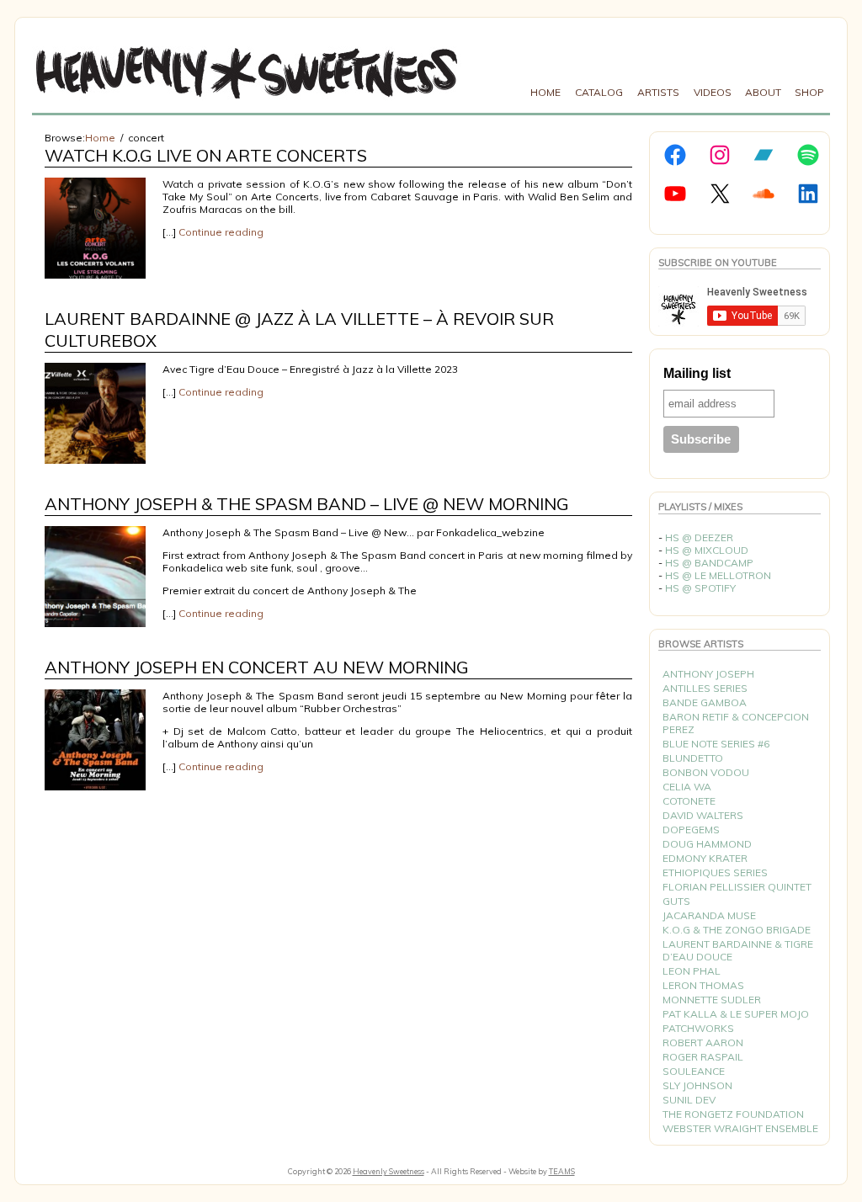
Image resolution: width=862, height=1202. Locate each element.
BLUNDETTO (692, 758)
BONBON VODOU (705, 772)
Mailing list (697, 373)
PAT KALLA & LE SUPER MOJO (735, 1014)
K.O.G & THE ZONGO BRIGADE (736, 929)
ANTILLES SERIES (705, 688)
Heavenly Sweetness (388, 1171)
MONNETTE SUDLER (711, 999)
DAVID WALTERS (702, 815)
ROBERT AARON (702, 1042)
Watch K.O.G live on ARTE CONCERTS (206, 155)
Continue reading (220, 232)
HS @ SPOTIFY (700, 588)
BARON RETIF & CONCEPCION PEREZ (735, 723)
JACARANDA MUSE (709, 915)
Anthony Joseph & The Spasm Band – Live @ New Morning (307, 503)
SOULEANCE (693, 1071)
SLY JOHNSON (697, 1085)
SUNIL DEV (689, 1099)
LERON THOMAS (703, 985)
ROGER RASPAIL (702, 1056)
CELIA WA (686, 786)
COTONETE (689, 801)
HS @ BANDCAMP (709, 562)
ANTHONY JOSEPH (708, 673)
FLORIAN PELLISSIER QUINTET (736, 886)
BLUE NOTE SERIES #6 (715, 743)
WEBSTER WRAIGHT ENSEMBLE (740, 1128)
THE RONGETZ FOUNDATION (733, 1114)
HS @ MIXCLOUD (706, 550)
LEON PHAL (691, 971)
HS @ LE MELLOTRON (718, 575)
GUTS (676, 901)
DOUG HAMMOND (707, 844)
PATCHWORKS (698, 1028)
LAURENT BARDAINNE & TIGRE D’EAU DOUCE (737, 950)
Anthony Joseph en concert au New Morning (257, 667)
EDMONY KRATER (705, 858)
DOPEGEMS (691, 829)
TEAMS (562, 1171)
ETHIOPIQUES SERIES (715, 872)
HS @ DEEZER (699, 537)
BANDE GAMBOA (704, 702)
